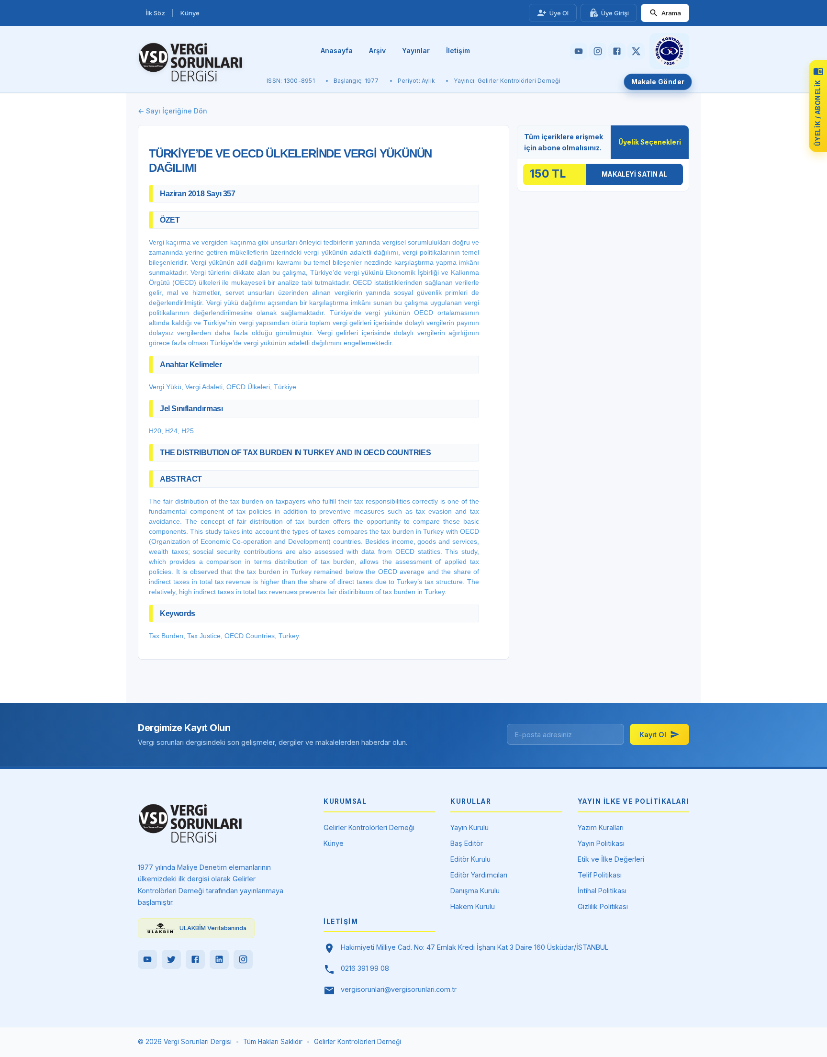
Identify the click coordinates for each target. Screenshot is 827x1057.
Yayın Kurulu (469, 827)
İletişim (458, 50)
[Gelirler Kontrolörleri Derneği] (669, 51)
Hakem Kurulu (472, 906)
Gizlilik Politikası (603, 906)
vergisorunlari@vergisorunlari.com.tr (399, 989)
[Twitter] (171, 959)
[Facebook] (195, 959)
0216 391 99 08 (365, 968)
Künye (190, 13)
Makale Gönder (658, 82)
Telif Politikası (600, 875)
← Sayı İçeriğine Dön (172, 111)
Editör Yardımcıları (478, 875)
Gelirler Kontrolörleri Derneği (369, 827)
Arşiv (377, 50)
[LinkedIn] (219, 959)
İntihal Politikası (602, 891)
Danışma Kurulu (475, 891)
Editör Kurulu (470, 859)
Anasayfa (337, 50)
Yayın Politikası (601, 843)
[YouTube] (147, 959)
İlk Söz (155, 13)
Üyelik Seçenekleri (649, 142)
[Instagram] (243, 959)
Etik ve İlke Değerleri (611, 859)
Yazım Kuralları (601, 827)
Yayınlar (416, 50)
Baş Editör (466, 843)
